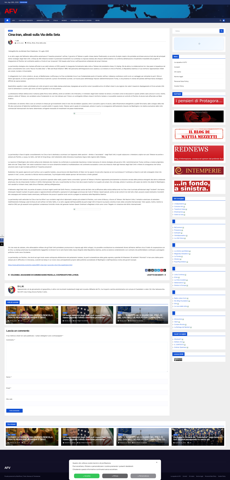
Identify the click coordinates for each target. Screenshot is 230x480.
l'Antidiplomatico (180, 235)
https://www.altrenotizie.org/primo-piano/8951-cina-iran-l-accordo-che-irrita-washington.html (40, 265)
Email (8, 388)
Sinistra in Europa (180, 285)
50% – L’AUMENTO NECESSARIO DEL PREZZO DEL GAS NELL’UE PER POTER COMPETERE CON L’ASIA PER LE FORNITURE (142, 317)
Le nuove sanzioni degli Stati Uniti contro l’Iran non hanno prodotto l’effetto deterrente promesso (86, 316)
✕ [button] (156, 462)
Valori (176, 322)
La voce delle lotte (180, 306)
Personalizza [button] (144, 476)
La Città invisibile (180, 280)
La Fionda (177, 256)
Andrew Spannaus (180, 347)
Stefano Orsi (178, 342)
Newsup (29, 476)
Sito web (9, 399)
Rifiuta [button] (115, 476)
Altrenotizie (178, 319)
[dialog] (115, 470)
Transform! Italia (180, 209)
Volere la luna (179, 214)
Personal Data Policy (181, 81)
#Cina (29, 43)
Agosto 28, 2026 (14, 442)
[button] (220, 20)
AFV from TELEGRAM (81, 320)
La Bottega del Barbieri (182, 327)
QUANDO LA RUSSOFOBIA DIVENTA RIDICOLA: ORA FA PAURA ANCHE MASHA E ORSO (30, 316)
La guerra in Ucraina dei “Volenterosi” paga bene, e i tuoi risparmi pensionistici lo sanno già (197, 438)
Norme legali (178, 76)
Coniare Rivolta (179, 324)
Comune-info (179, 206)
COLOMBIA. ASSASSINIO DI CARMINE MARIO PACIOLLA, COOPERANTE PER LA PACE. (45, 275)
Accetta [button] (87, 476)
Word (98, 20)
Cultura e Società (26, 20)
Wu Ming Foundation (181, 301)
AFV (10, 11)
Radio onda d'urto (180, 298)
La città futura (179, 238)
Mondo (64, 20)
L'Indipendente (179, 204)
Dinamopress (179, 212)
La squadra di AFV (180, 62)
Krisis (176, 277)
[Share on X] (2, 244)
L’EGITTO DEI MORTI (155, 275)
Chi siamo (177, 72)
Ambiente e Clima (43, 20)
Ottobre (177, 259)
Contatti (177, 67)
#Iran (33, 43)
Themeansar (36, 476)
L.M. (17, 40)
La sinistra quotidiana (181, 251)
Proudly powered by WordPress (13, 476)
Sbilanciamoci (179, 283)
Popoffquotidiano (180, 262)
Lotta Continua (179, 274)
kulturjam (177, 233)
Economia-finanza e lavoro (81, 20)
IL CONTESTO (179, 344)
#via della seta (41, 43)
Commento (10, 340)
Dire (175, 303)
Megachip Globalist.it (181, 254)
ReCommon (178, 227)
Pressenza (178, 230)
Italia (55, 20)
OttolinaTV (178, 339)
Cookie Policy (179, 86)
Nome (9, 377)
